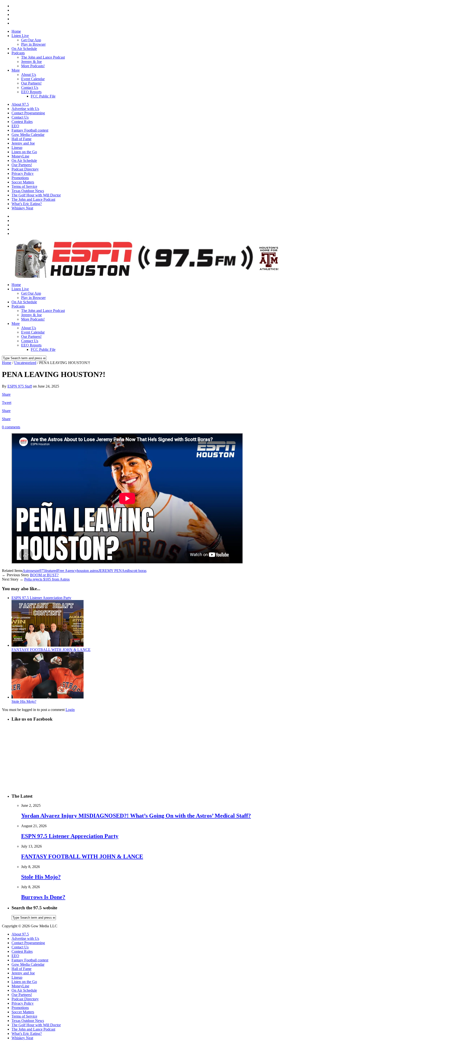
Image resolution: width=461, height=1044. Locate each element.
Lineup (17, 148)
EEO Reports (31, 92)
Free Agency (67, 571)
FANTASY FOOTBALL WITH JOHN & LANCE (51, 650)
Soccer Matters (23, 182)
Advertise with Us (25, 109)
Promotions (20, 178)
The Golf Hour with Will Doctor (36, 195)
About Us (28, 75)
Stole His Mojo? (24, 701)
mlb (127, 571)
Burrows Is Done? (43, 897)
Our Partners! (31, 83)
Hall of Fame (21, 139)
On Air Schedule (24, 49)
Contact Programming (28, 113)
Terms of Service (24, 186)
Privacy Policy (23, 173)
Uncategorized (25, 363)
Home (16, 31)
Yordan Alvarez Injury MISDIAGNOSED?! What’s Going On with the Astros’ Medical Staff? (136, 816)
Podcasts (18, 53)
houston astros (87, 571)
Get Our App (31, 40)
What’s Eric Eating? (27, 204)
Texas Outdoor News (28, 191)
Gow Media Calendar (28, 135)
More (16, 70)
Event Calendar (33, 79)
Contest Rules (22, 122)
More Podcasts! (33, 66)
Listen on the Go (24, 152)
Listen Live (20, 36)
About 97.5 (20, 104)
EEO (15, 126)
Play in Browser (33, 44)
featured (51, 571)
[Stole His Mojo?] (48, 697)
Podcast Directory (25, 169)
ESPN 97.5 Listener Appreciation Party (41, 598)
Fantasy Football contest (30, 130)
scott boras (138, 571)
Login (70, 710)
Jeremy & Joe (31, 62)
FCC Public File (43, 96)
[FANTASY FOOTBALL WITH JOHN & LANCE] (48, 645)
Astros (27, 571)
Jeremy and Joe (23, 143)
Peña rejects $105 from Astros (47, 579)
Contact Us (29, 87)
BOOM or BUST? (44, 575)
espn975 (38, 571)
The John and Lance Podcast (43, 57)
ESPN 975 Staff (19, 386)
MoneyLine (20, 156)
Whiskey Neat (22, 208)
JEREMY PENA (111, 571)
